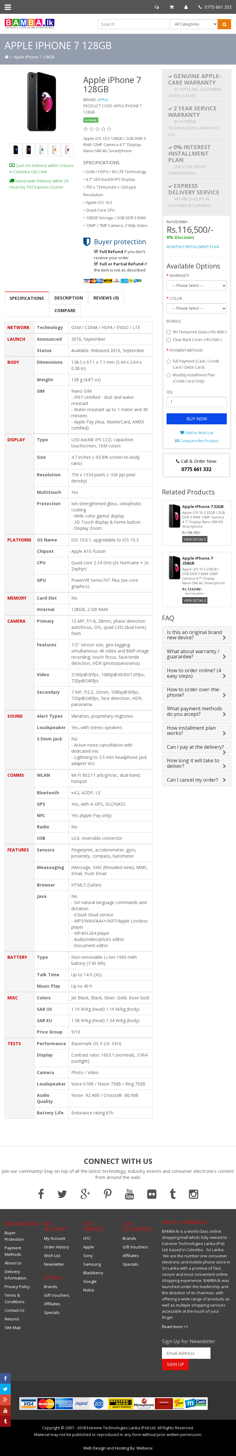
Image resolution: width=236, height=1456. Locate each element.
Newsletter (54, 1264)
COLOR (176, 298)
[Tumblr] (5, 1421)
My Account (54, 1238)
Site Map (13, 1327)
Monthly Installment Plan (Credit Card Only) (194, 378)
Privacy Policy (17, 1286)
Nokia (88, 1290)
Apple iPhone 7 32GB (203, 506)
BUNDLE (174, 321)
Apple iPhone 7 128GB (34, 57)
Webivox (144, 1448)
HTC (87, 1238)
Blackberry (93, 1272)
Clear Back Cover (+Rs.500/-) (197, 339)
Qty (170, 392)
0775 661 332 (217, 7)
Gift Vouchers (56, 1295)
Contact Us (15, 1310)
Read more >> (175, 1326)
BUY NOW (197, 419)
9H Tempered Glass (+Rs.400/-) (199, 332)
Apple (103, 99)
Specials (52, 1312)
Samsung (92, 1264)
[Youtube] (5, 1410)
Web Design (94, 1448)
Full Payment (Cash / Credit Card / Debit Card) (196, 364)
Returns (12, 1319)
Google (90, 1281)
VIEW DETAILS (195, 539)
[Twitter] (5, 1389)
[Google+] (5, 1400)
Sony (88, 1255)
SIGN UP (175, 1364)
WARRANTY (179, 275)
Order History (56, 1247)
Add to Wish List (198, 432)
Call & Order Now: (198, 465)
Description (68, 298)
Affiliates (52, 1304)
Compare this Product (198, 440)
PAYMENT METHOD (186, 350)
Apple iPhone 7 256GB (197, 560)
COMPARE (65, 310)
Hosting (122, 1448)
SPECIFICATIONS (27, 298)
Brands (50, 1286)
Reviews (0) (106, 298)
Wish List (52, 1255)
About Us (13, 1263)
